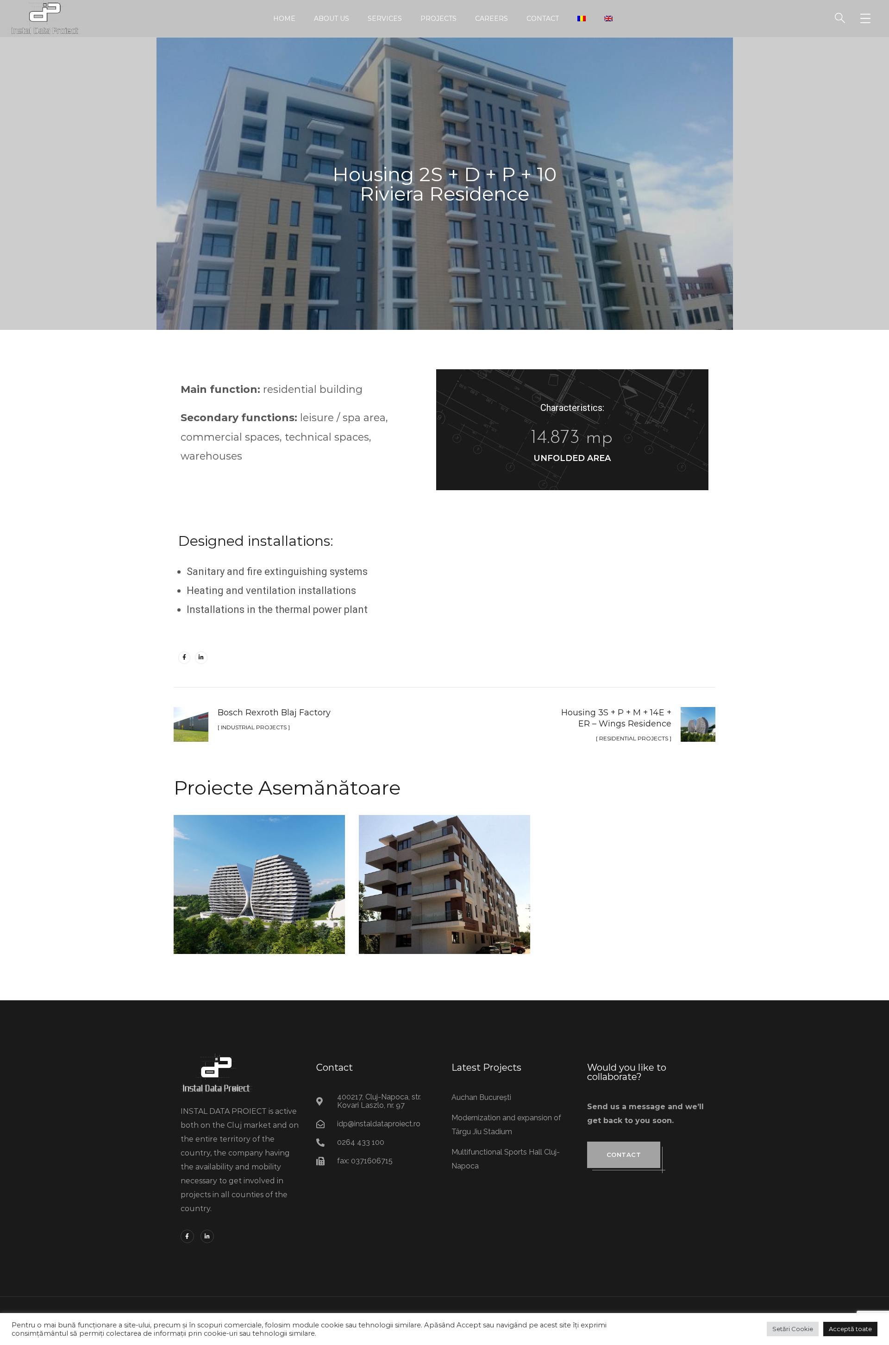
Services (385, 18)
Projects (438, 18)
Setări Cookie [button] (792, 1328)
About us (331, 18)
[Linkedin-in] (201, 657)
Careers (491, 18)
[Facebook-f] (184, 657)
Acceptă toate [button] (850, 1328)
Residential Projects (259, 904)
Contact (542, 18)
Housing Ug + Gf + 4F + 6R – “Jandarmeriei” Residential (445, 874)
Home (284, 18)
